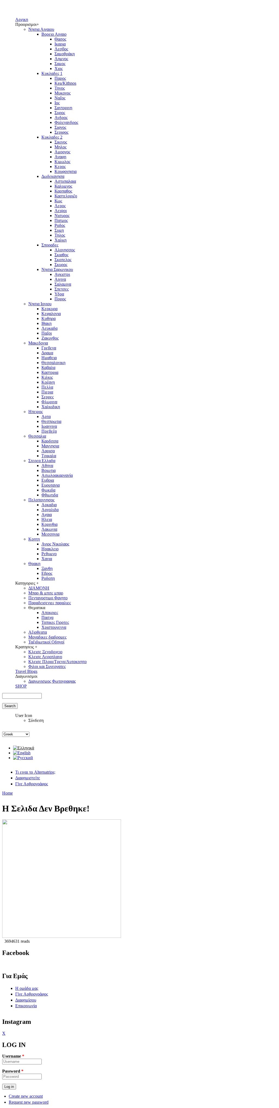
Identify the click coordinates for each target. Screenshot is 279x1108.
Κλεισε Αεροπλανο (45, 656)
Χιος (58, 68)
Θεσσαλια (37, 436)
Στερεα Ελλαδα (41, 460)
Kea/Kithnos (65, 83)
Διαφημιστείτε (27, 778)
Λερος (60, 205)
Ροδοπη (48, 578)
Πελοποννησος (41, 499)
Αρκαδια (49, 504)
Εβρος (46, 573)
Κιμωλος (62, 161)
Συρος (59, 112)
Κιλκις (47, 377)
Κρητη (34, 539)
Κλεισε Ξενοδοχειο (45, 651)
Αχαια (46, 514)
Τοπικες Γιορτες (55, 622)
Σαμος (59, 63)
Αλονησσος (64, 250)
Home (7, 793)
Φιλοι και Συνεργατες (47, 666)
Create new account (26, 1096)
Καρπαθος (63, 191)
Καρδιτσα (49, 441)
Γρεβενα (48, 348)
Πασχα (47, 617)
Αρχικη (21, 19)
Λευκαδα (49, 328)
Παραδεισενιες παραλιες (49, 602)
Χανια (46, 558)
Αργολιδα (50, 509)
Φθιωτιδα (49, 495)
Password (12, 1071)
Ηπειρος (35, 411)
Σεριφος (61, 132)
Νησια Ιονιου (39, 303)
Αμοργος (62, 151)
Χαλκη (60, 240)
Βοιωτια (48, 470)
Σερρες (47, 397)
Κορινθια (49, 524)
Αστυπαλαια (65, 181)
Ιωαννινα (49, 426)
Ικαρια (60, 44)
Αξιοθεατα (37, 632)
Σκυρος (60, 264)
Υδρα (59, 294)
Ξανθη (47, 568)
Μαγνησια (50, 446)
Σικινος (60, 142)
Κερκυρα (49, 308)
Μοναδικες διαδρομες (47, 637)
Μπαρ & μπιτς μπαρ (45, 593)
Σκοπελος (62, 259)
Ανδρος (61, 117)
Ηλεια (46, 519)
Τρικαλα (48, 455)
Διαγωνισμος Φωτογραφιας (52, 681)
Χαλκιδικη (50, 406)
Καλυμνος (63, 186)
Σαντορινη (63, 107)
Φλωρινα (49, 401)
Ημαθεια (49, 357)
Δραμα (47, 352)
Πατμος (61, 220)
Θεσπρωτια (51, 421)
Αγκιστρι (62, 274)
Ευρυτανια (50, 485)
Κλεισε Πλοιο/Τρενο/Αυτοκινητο (57, 661)
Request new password (28, 1102)
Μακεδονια (38, 343)
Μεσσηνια (50, 534)
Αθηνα (47, 465)
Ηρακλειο (50, 549)
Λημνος (61, 58)
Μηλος (60, 147)
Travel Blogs (26, 671)
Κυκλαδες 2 (51, 137)
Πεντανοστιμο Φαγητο (48, 598)
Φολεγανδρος (66, 122)
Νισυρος (61, 215)
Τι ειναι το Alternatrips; (35, 772)
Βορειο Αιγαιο (53, 34)
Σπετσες (61, 289)
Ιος (57, 102)
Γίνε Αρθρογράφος (31, 784)
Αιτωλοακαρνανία (57, 475)
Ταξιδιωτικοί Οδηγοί (46, 642)
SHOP (21, 686)
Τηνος (59, 88)
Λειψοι (60, 210)
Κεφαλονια (51, 313)
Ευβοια (47, 480)
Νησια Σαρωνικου (57, 269)
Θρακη (34, 563)
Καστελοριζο (65, 196)
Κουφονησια (65, 171)
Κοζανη (48, 382)
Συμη (59, 230)
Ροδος (59, 225)
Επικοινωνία (26, 1005)
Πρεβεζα (49, 431)
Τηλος (59, 235)
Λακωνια (49, 529)
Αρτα (46, 416)
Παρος (60, 78)
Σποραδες (49, 245)
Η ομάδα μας (26, 988)
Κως (58, 201)
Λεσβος (61, 49)
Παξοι (46, 333)
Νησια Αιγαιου (41, 29)
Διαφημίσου (25, 1000)
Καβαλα (48, 367)
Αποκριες (49, 612)
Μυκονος (62, 93)
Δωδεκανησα (52, 176)
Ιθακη (46, 323)
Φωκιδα (48, 490)
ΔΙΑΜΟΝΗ (38, 588)
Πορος (60, 299)
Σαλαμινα (62, 284)
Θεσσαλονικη (53, 362)
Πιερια (47, 392)
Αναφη (60, 156)
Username (13, 1056)
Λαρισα (48, 450)
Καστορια (49, 372)
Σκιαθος (61, 254)
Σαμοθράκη (64, 53)
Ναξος (59, 98)
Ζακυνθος (50, 338)
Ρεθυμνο (49, 553)
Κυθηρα (48, 318)
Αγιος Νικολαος (55, 544)
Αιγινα (60, 279)
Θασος (60, 39)
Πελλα (47, 387)
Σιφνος (60, 127)
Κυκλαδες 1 (51, 73)
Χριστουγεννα (53, 627)
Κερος (60, 166)
